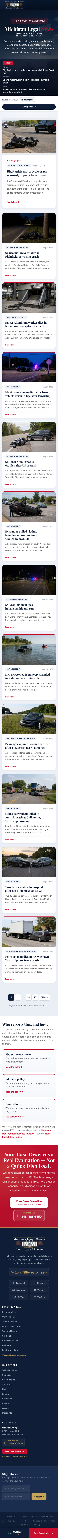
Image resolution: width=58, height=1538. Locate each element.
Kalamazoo (7, 1398)
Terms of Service (24, 1525)
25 (35, 997)
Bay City (6, 1403)
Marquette (7, 1413)
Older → (44, 997)
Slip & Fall (6, 1336)
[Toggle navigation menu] (53, 5)
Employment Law (10, 1350)
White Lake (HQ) (10, 1370)
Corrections (37, 1521)
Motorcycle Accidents (12, 1326)
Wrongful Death (9, 1331)
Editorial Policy (24, 1521)
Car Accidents (8, 1317)
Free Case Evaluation (14, 1451)
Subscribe (39, 1496)
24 (28, 997)
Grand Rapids (8, 1379)
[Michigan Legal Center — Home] (14, 5)
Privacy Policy (50, 1521)
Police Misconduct (10, 1340)
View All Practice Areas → (14, 1355)
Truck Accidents (9, 1321)
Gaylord (5, 1408)
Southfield (7, 1375)
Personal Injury (9, 1312)
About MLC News (9, 1521)
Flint (4, 1389)
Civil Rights (7, 1345)
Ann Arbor (7, 1384)
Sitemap (37, 1525)
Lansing (5, 1394)
